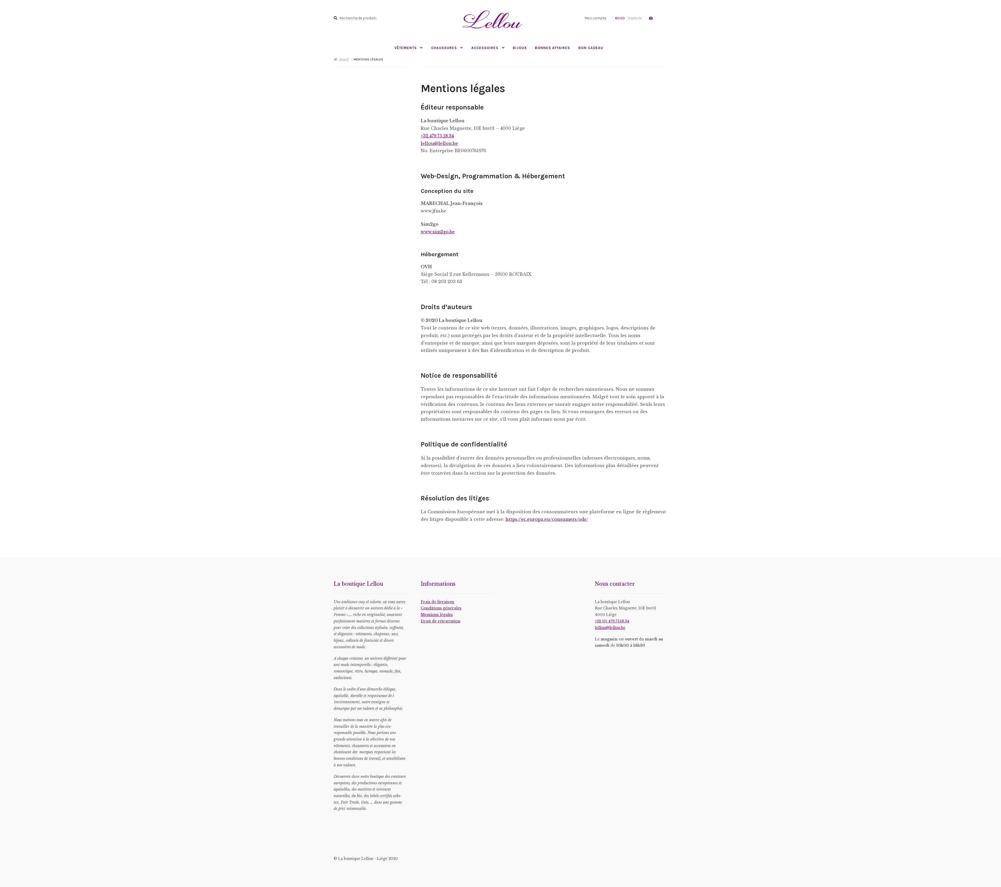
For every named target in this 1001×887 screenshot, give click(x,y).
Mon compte (595, 18)
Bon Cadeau (590, 48)
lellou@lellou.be (439, 143)
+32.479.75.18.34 (437, 135)
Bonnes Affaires (552, 48)
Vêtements (405, 48)
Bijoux (520, 48)
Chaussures (444, 48)
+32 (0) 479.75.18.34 (612, 621)
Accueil (344, 59)
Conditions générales (441, 608)
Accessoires (484, 48)
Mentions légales (437, 615)
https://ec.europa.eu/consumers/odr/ (546, 519)
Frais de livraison (437, 602)
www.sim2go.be (438, 231)
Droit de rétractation (440, 621)
